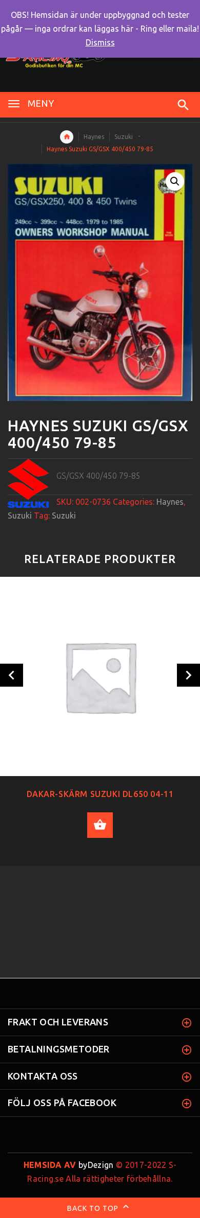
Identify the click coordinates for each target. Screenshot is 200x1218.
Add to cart (100, 825)
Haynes (94, 136)
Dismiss (100, 42)
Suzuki (123, 136)
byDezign (69, 1164)
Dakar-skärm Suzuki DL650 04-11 (100, 794)
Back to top (94, 1208)
